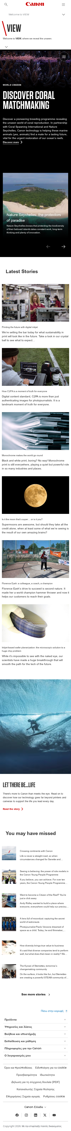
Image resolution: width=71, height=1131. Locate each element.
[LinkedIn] (35, 1115)
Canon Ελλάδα (34, 1107)
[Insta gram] (26, 1115)
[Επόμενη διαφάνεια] (63, 246)
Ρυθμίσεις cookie (54, 1096)
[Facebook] (17, 1115)
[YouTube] (54, 1115)
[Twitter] (44, 1115)
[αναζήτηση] (6, 5)
